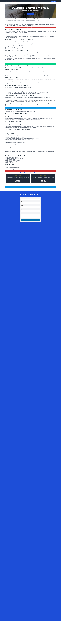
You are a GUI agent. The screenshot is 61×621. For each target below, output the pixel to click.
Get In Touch (53, 1)
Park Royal (11, 169)
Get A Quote (30, 13)
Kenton (18, 169)
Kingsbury (15, 169)
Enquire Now (30, 189)
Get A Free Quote (30, 186)
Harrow (21, 169)
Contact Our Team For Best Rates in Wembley (30, 107)
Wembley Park (7, 169)
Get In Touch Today (30, 27)
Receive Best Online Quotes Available (30, 63)
